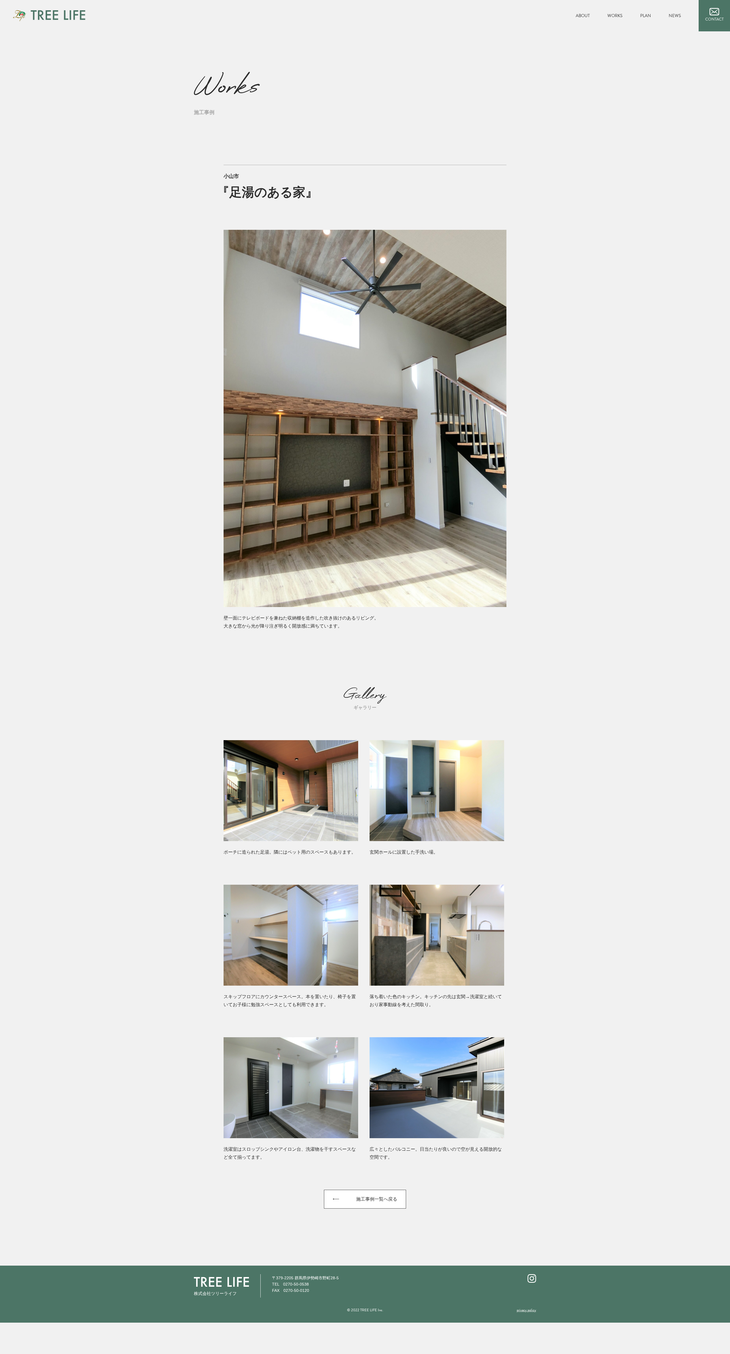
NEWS (675, 16)
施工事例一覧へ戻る (376, 1199)
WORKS (614, 16)
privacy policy (526, 1310)
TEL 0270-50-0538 (290, 1284)
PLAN (645, 16)
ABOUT (583, 16)
